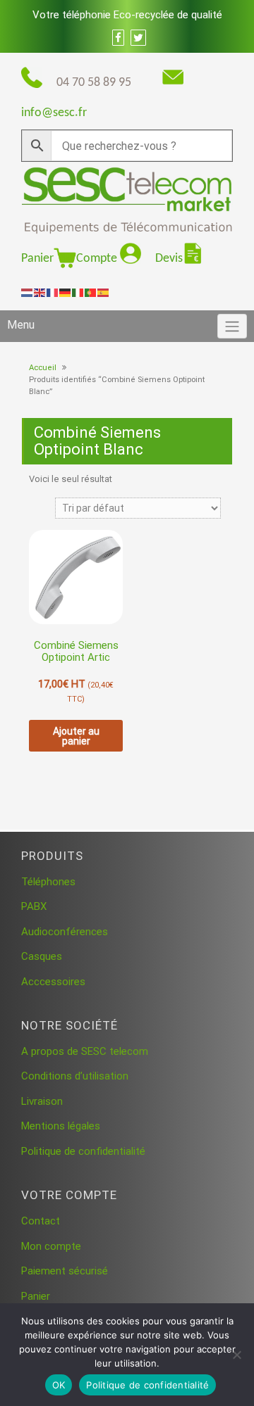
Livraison (42, 1101)
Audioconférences (64, 931)
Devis (169, 258)
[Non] (236, 1355)
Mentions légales (60, 1126)
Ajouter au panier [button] (76, 736)
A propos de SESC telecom (84, 1051)
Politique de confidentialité (83, 1151)
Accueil (42, 367)
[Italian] (78, 292)
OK (59, 1385)
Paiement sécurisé (64, 1271)
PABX (34, 906)
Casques (41, 956)
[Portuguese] (91, 292)
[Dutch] (27, 292)
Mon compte (51, 1246)
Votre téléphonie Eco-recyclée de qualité (127, 14)
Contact (40, 1221)
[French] (53, 292)
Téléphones (48, 881)
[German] (65, 292)
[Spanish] (103, 292)
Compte (98, 258)
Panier (37, 258)
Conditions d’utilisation (74, 1076)
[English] (40, 292)
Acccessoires (53, 981)
